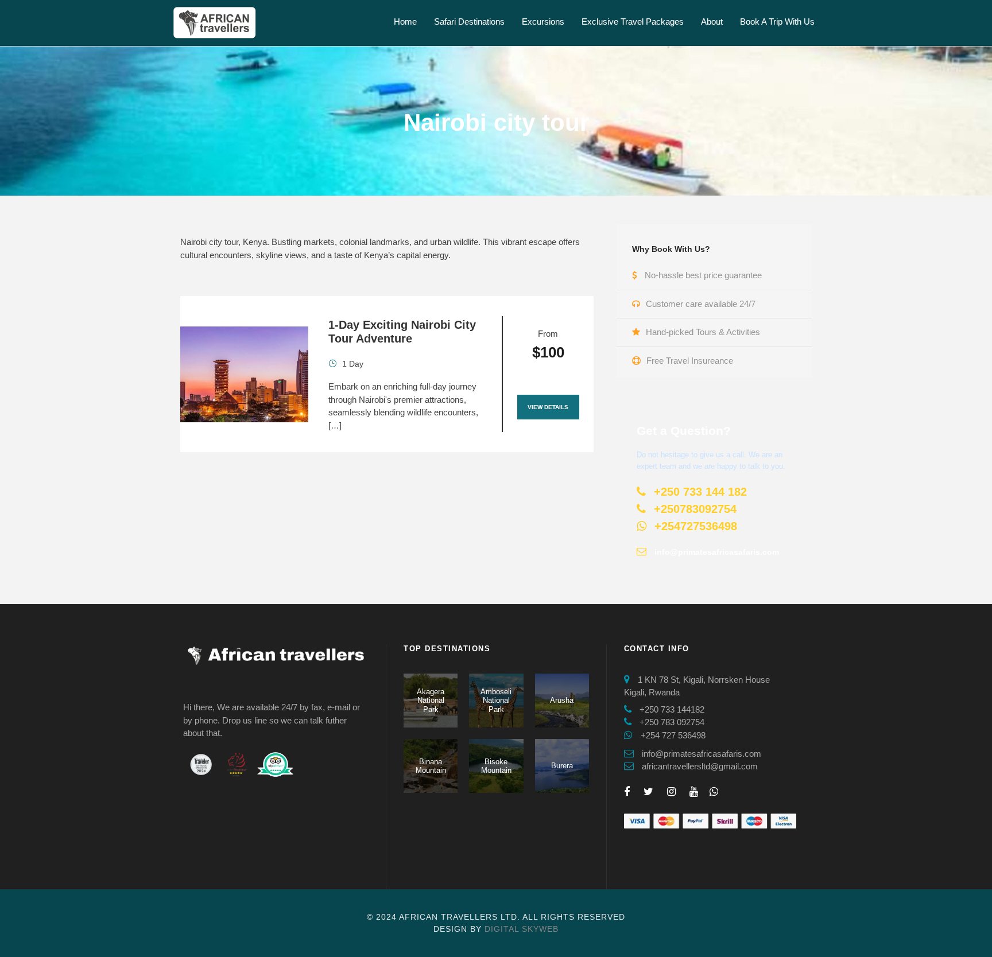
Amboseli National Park (496, 700)
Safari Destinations (469, 21)
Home (405, 21)
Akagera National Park (430, 700)
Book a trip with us (777, 21)
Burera (562, 765)
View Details (548, 407)
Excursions (543, 21)
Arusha (562, 700)
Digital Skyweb (522, 928)
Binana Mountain (431, 766)
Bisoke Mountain (496, 766)
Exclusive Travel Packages (633, 21)
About (712, 21)
